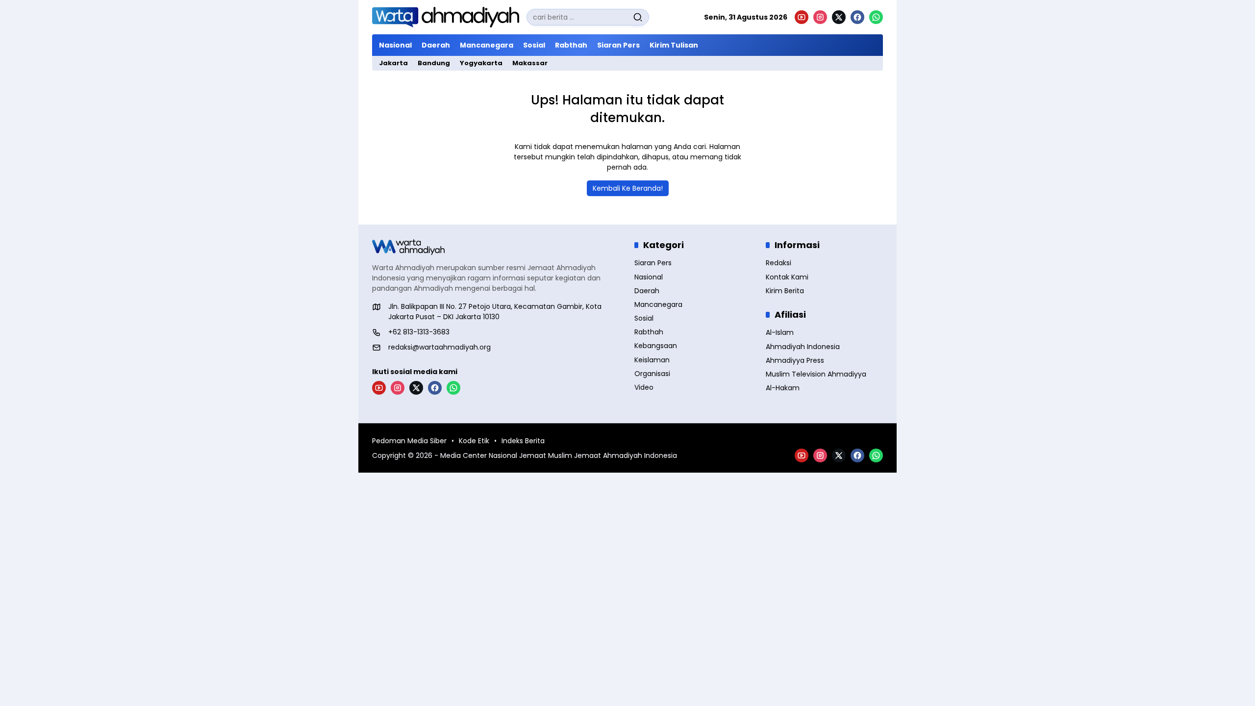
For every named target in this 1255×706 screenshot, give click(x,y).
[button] (638, 17)
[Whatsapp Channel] (876, 17)
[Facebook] (857, 17)
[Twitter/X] (839, 17)
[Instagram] (820, 17)
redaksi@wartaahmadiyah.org (439, 347)
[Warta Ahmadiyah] (445, 17)
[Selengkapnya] (496, 247)
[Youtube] (801, 17)
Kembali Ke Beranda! (628, 188)
